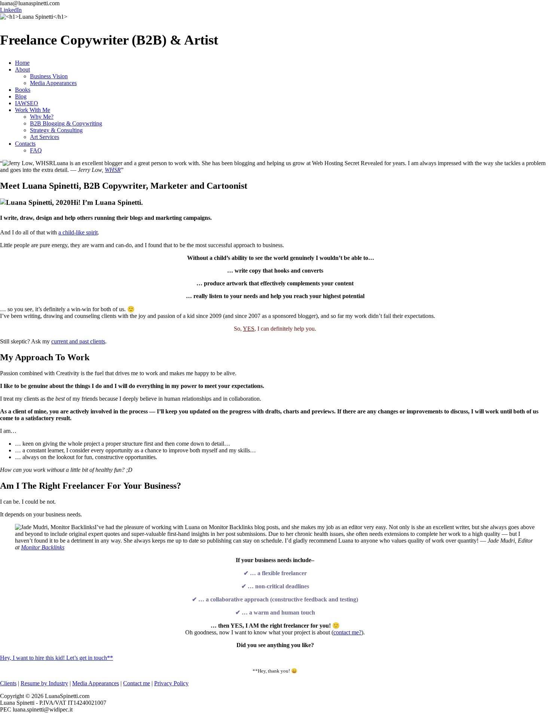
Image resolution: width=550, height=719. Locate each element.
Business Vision (49, 76)
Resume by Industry (44, 683)
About (22, 69)
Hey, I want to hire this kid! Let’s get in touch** (56, 658)
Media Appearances (53, 83)
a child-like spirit (78, 232)
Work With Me (32, 110)
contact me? (347, 632)
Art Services (44, 137)
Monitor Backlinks (42, 547)
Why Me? (42, 116)
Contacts (25, 143)
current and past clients (78, 341)
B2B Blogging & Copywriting (66, 123)
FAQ (36, 150)
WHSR (113, 170)
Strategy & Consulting (56, 130)
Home (22, 63)
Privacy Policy (171, 683)
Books (22, 90)
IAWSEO (26, 103)
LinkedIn (11, 10)
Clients (8, 683)
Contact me (136, 683)
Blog (21, 96)
